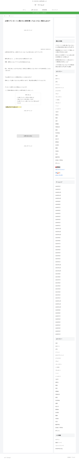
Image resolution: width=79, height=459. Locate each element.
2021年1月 (57, 298)
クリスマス (58, 90)
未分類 (57, 145)
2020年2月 (57, 331)
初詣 (56, 117)
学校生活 (57, 126)
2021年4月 (57, 288)
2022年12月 (58, 228)
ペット (57, 105)
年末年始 (57, 133)
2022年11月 (58, 231)
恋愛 (56, 136)
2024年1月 (57, 189)
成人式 (57, 139)
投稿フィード (58, 442)
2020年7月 (57, 316)
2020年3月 (57, 328)
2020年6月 (57, 319)
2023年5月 (57, 213)
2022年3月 (57, 255)
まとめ (19, 102)
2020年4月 (57, 325)
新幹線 (57, 142)
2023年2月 (57, 222)
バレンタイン (58, 96)
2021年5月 (57, 285)
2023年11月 (58, 195)
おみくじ (57, 78)
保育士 (57, 114)
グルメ (57, 93)
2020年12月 (58, 301)
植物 (56, 148)
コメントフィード (59, 445)
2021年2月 (57, 295)
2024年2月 (57, 186)
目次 (26, 94)
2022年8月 (57, 240)
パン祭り (57, 99)
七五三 (57, 111)
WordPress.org (58, 448)
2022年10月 (58, 234)
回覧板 (57, 123)
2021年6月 (57, 282)
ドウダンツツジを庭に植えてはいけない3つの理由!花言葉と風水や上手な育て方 (64, 46)
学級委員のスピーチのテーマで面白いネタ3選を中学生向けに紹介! (64, 51)
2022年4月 (57, 252)
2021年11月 (58, 267)
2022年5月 (57, 249)
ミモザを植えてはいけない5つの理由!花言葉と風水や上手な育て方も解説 (64, 65)
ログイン (57, 439)
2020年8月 (57, 313)
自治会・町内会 (59, 160)
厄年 (56, 121)
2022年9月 (57, 237)
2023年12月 (58, 192)
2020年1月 (57, 334)
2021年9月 (57, 273)
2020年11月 (58, 304)
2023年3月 (57, 219)
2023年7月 (57, 207)
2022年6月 (57, 246)
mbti (56, 75)
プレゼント (58, 102)
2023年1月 (57, 225)
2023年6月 (57, 210)
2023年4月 (57, 216)
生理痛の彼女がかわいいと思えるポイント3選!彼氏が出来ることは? (64, 60)
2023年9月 (57, 201)
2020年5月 (57, 322)
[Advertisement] (28, 39)
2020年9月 (57, 310)
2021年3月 (57, 291)
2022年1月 (57, 261)
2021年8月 (57, 276)
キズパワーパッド (59, 87)
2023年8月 (57, 204)
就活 (56, 130)
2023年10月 (58, 198)
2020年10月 (58, 307)
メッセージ (58, 108)
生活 (56, 154)
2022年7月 (57, 243)
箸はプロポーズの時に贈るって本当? (25, 99)
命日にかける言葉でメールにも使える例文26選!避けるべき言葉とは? (64, 55)
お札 (56, 81)
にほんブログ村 (59, 175)
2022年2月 (57, 258)
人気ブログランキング (59, 169)
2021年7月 (57, 279)
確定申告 (57, 157)
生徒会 (57, 151)
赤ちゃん (57, 163)
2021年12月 (58, 264)
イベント (57, 84)
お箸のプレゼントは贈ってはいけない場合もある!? (28, 101)
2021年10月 (58, 270)
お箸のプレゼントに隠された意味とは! (26, 97)
